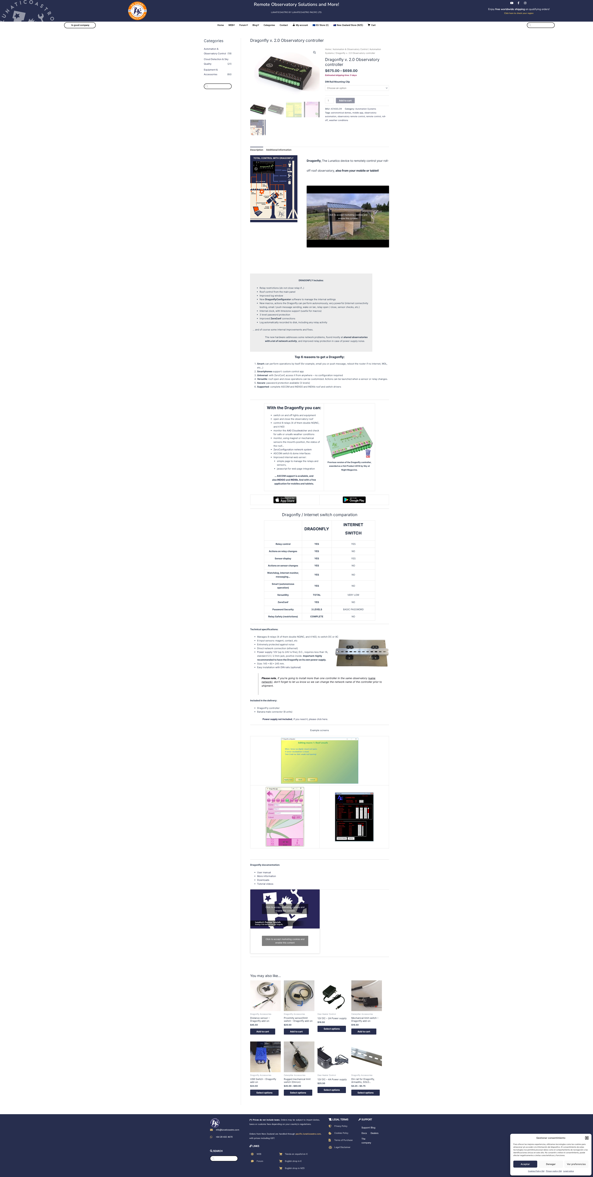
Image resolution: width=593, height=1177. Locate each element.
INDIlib (294, 479)
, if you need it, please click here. (295, 719)
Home (220, 25)
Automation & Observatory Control (350, 49)
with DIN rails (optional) (288, 667)
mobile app (357, 112)
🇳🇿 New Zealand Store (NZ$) (348, 25)
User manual (264, 872)
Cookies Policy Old (536, 1171)
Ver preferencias (576, 1164)
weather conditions (338, 120)
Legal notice (568, 1171)
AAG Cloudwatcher (297, 430)
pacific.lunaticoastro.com (308, 1134)
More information (266, 876)
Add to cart (345, 100)
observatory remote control (351, 116)
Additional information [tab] (278, 149)
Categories (269, 25)
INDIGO (281, 479)
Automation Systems (365, 109)
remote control (373, 116)
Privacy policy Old (554, 1171)
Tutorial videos (265, 883)
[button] (586, 1137)
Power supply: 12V (267, 652)
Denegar (551, 1164)
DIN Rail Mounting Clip (337, 81)
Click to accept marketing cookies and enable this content (347, 216)
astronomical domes (341, 112)
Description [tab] (256, 149)
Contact (284, 25)
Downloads (263, 880)
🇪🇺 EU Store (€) (321, 25)
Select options (332, 1028)
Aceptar (525, 1164)
